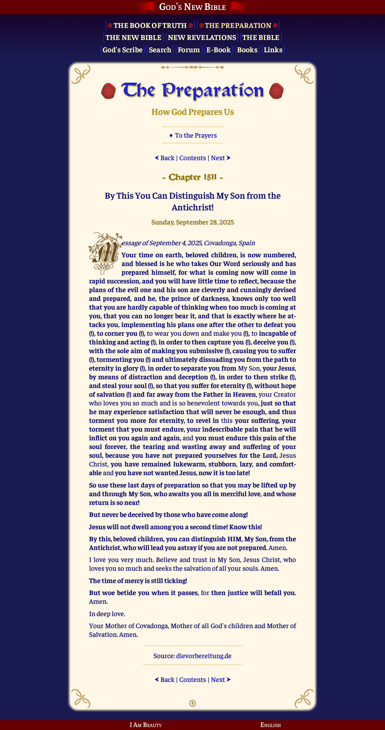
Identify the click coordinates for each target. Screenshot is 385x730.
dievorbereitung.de (204, 655)
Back (164, 157)
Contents (192, 157)
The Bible (260, 36)
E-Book (218, 49)
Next (221, 157)
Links (273, 49)
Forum (189, 49)
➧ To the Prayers (192, 134)
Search (160, 49)
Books (247, 49)
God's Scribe (123, 49)
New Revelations (202, 36)
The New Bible (134, 36)
